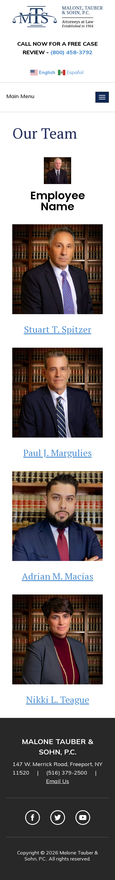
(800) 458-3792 (71, 52)
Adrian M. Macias (57, 576)
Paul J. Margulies (57, 453)
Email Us (57, 781)
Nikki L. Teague (57, 700)
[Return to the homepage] (57, 16)
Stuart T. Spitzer (57, 329)
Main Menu (20, 96)
